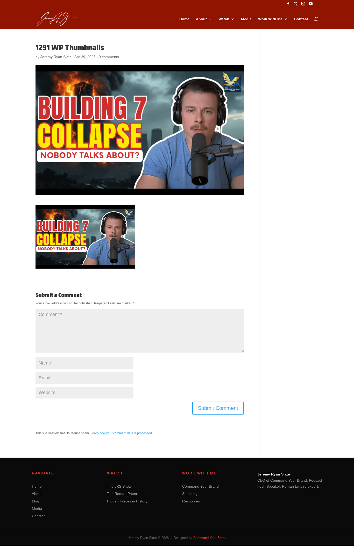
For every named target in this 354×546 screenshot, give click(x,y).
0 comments (109, 57)
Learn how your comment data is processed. (121, 433)
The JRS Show (119, 486)
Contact (301, 19)
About (201, 19)
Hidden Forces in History (127, 501)
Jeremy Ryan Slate (56, 57)
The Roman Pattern (123, 494)
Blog (35, 501)
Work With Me (270, 19)
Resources (191, 501)
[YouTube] (311, 5)
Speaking (189, 494)
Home (184, 19)
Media (246, 19)
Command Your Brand (200, 486)
